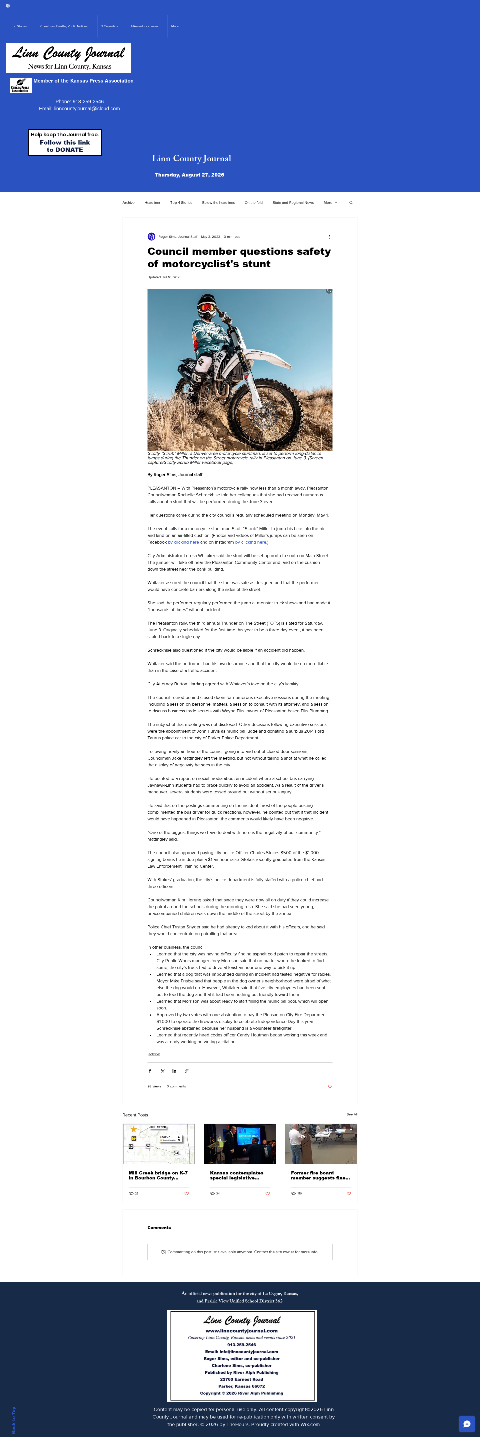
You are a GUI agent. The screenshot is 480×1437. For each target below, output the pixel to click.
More (328, 202)
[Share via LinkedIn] (174, 1070)
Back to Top (13, 1420)
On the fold (254, 202)
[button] (351, 202)
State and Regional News (293, 202)
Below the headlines (218, 202)
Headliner (152, 202)
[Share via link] (186, 1070)
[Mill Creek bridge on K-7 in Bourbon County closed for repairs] (159, 1144)
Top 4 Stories (181, 202)
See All (352, 1114)
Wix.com (310, 1424)
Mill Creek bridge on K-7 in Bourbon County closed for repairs (158, 1175)
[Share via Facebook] (150, 1070)
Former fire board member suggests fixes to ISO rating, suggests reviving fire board (319, 1175)
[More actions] (329, 237)
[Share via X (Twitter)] (162, 1070)
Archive (128, 202)
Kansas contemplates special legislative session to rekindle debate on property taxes (237, 1175)
